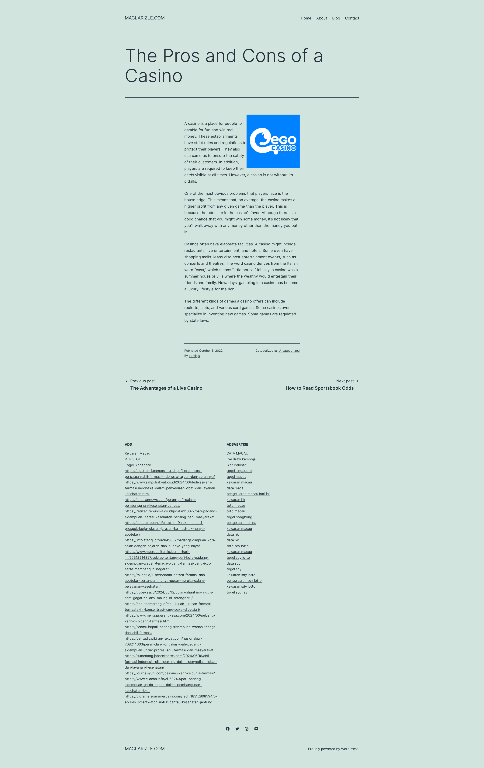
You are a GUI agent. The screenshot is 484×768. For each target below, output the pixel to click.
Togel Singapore (138, 465)
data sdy (233, 563)
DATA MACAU (237, 453)
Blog (336, 18)
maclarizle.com (145, 18)
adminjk (194, 356)
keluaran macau (239, 552)
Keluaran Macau (137, 453)
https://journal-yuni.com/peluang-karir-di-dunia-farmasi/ (170, 673)
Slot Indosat (236, 465)
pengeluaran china (241, 523)
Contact (352, 18)
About (321, 18)
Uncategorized (289, 350)
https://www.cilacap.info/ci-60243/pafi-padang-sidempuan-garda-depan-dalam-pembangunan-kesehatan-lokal (163, 684)
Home (306, 18)
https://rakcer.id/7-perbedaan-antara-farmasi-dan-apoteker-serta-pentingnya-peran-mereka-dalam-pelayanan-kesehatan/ (165, 580)
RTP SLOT (133, 459)
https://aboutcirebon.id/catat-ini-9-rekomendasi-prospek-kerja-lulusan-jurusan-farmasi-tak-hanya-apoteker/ (165, 528)
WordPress (349, 749)
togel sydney (237, 592)
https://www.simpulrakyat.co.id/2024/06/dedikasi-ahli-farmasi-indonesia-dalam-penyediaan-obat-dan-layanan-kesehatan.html (171, 488)
